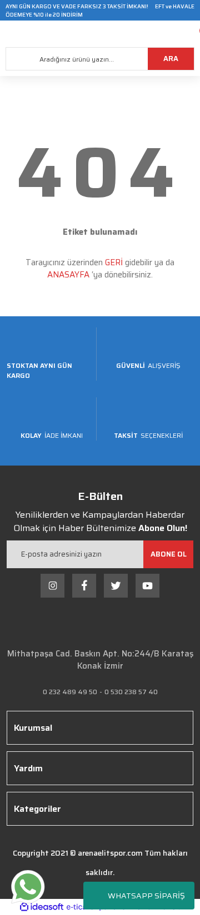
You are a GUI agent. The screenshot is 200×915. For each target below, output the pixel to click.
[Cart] (191, 34)
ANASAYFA (68, 274)
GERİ (114, 262)
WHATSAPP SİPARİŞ (146, 895)
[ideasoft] (41, 907)
